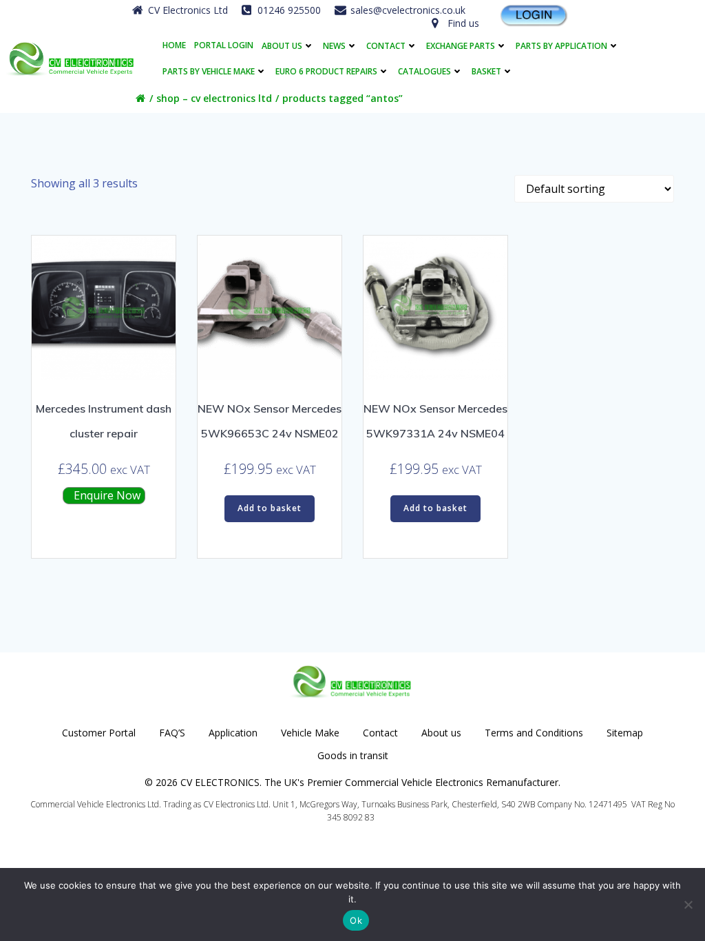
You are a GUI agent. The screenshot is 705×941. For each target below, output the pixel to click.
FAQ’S (172, 732)
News (334, 45)
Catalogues (424, 71)
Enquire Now (105, 495)
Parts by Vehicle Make (208, 71)
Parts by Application (561, 45)
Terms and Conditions (534, 732)
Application (233, 732)
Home (174, 45)
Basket (486, 71)
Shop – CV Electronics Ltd (214, 98)
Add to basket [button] (270, 508)
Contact (386, 45)
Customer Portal (99, 732)
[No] (688, 904)
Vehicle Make (310, 732)
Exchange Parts (460, 45)
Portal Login (223, 45)
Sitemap (625, 732)
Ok (356, 920)
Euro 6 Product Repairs (326, 71)
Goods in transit (352, 755)
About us (282, 45)
